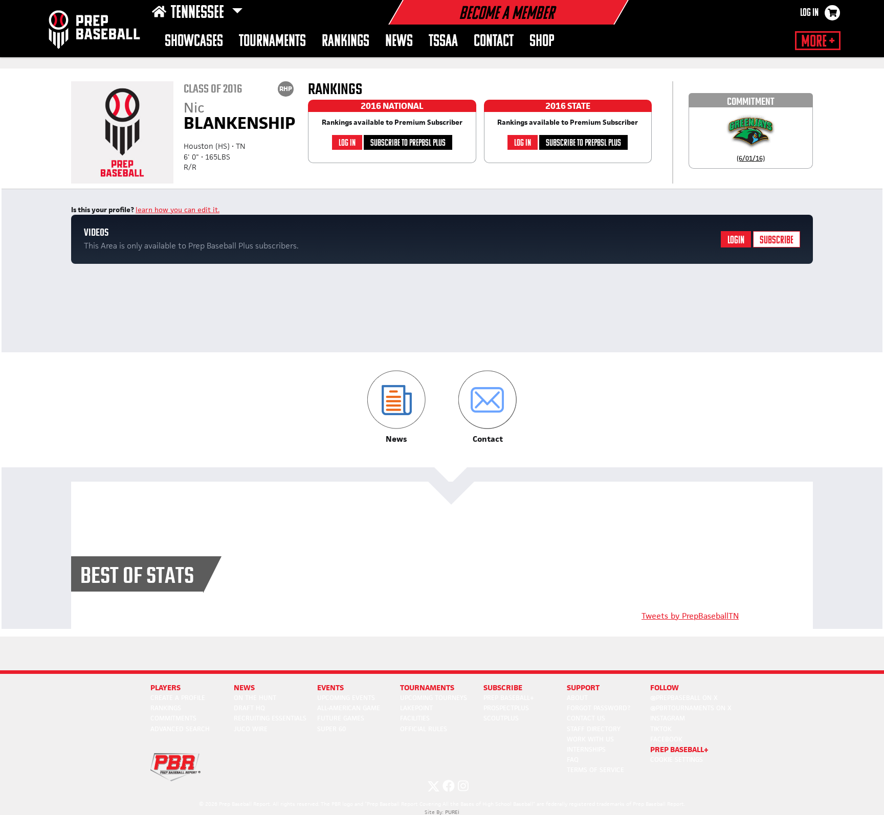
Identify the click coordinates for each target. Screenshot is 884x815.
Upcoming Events (346, 697)
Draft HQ (249, 708)
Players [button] (165, 687)
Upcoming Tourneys (433, 697)
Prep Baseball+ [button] (679, 749)
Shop (542, 41)
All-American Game (348, 708)
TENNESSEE (199, 13)
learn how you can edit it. (177, 209)
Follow (664, 687)
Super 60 (331, 729)
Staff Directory (594, 729)
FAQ (573, 759)
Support (583, 687)
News (399, 41)
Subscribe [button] (502, 687)
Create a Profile (177, 697)
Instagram (667, 718)
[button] (396, 407)
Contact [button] (494, 41)
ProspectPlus (506, 708)
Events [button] (330, 687)
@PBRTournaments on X (691, 708)
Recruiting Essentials (270, 718)
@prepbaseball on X (684, 697)
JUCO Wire (251, 729)
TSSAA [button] (443, 41)
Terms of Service (595, 769)
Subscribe (776, 240)
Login (735, 240)
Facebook (666, 739)
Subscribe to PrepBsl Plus (408, 143)
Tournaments (272, 41)
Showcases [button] (194, 41)
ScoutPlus (501, 718)
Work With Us (590, 739)
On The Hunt (255, 697)
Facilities (415, 718)
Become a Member (506, 14)
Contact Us (586, 718)
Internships (586, 749)
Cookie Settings (676, 759)
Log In (809, 13)
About (577, 697)
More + (817, 42)
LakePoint (416, 708)
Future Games (340, 718)
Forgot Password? (598, 708)
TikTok (661, 729)
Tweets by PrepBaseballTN (690, 615)
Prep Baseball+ (508, 697)
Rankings (345, 41)
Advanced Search (180, 729)
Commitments (173, 718)
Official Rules (423, 729)
